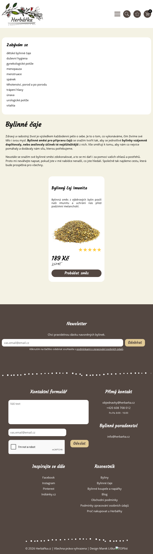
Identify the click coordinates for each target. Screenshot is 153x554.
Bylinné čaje (104, 483)
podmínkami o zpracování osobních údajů (99, 349)
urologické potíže (18, 100)
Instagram (48, 483)
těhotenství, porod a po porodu (27, 84)
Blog (104, 494)
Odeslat (79, 444)
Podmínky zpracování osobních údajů (104, 505)
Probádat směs (77, 273)
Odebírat (135, 343)
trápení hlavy (15, 90)
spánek (11, 79)
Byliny (105, 477)
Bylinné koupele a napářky (105, 488)
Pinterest (48, 488)
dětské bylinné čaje (19, 53)
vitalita (11, 105)
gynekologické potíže (20, 63)
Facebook (48, 477)
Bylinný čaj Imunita (69, 188)
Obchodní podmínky (104, 500)
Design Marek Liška (102, 548)
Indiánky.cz (48, 494)
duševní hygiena (17, 58)
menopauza (14, 69)
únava (10, 95)
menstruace (14, 74)
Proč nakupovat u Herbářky (104, 511)
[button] (76, 53)
